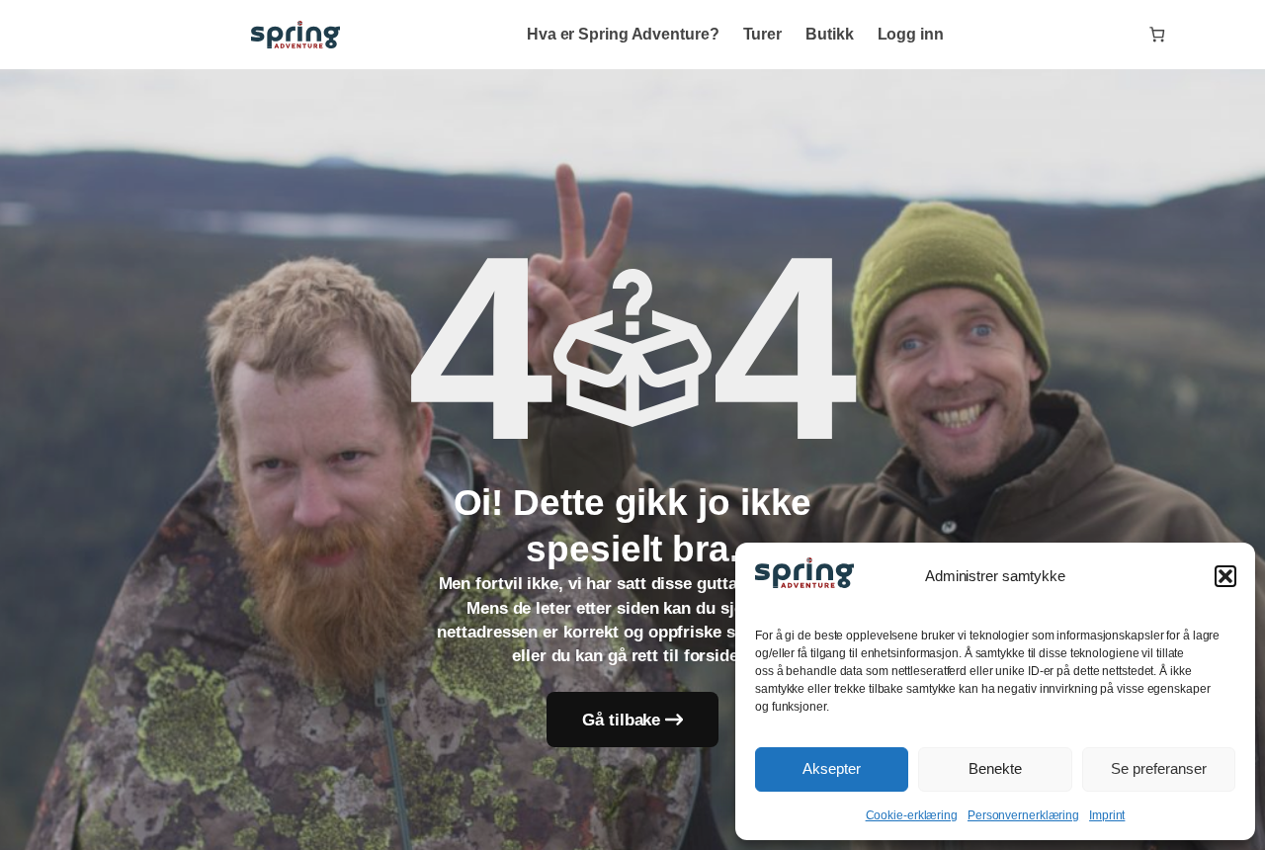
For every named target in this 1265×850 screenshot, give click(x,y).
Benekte (995, 768)
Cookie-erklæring (912, 815)
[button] (1225, 576)
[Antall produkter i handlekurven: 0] (1157, 35)
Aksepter (831, 768)
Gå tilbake (621, 719)
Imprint (1107, 815)
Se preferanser (1159, 768)
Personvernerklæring (1023, 815)
